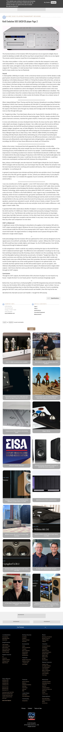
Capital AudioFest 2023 (7, 696)
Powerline (24, 649)
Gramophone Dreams (46, 652)
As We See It (44, 647)
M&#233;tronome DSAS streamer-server (46, 500)
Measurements (37, 314)
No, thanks (47, 2)
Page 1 (35, 306)
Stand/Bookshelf (5, 638)
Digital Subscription (46, 700)
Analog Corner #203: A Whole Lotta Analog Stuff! (17, 431)
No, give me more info (12, 6)
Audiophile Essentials (26, 684)
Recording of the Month (47, 636)
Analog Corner (45, 664)
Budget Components (26, 659)
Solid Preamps (5, 647)
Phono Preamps (5, 652)
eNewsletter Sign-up (46, 683)
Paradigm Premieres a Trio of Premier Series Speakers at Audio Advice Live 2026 (16, 500)
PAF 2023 (4, 698)
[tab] (31, 328)
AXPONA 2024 (5, 680)
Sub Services (44, 703)
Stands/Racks (25, 652)
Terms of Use (45, 693)
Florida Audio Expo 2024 (7, 695)
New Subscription (45, 698)
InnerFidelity (24, 664)
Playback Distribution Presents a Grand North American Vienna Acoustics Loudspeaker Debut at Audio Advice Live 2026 (46, 605)
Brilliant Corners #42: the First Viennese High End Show (16, 535)
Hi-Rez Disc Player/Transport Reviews (23, 16)
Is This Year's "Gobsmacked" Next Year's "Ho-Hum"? (16, 604)
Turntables (24, 636)
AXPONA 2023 (5, 681)
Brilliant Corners (45, 650)
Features (44, 641)
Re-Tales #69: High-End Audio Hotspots (46, 569)
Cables (23, 646)
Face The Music (45, 673)
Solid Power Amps (6, 649)
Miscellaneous (25, 655)
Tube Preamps (5, 644)
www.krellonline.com (10, 313)
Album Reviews (45, 640)
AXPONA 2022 (5, 683)
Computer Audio (5, 661)
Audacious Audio (25, 661)
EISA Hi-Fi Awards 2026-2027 (16, 465)
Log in (4, 322)
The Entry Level (45, 672)
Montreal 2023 (5, 687)
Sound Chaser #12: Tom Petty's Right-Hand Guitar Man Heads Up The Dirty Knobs (46, 397)
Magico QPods (46, 431)
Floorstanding (5, 636)
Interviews (24, 686)
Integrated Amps (5, 650)
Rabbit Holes (44, 655)
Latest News (25, 693)
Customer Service (45, 687)
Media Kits (44, 690)
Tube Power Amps (6, 646)
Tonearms (24, 638)
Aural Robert (44, 649)
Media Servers (5, 662)
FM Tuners (24, 641)
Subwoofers (4, 640)
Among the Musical (46, 646)
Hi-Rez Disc (4, 658)
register (11, 322)
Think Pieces (24, 687)
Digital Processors (6, 659)
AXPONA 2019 (5, 684)
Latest (31, 329)
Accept (53, 2)
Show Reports (6, 678)
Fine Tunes (44, 675)
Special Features (25, 681)
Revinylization (45, 659)
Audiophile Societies (46, 681)
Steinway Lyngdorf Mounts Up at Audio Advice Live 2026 (16, 569)
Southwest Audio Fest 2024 (8, 692)
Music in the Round (46, 670)
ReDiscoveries (45, 656)
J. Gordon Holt (25, 662)
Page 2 (35, 308)
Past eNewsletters (26, 696)
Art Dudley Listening (46, 665)
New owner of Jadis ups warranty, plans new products (46, 363)
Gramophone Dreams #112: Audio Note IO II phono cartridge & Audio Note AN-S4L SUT (16, 397)
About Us (44, 686)
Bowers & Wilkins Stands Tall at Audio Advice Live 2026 (46, 535)
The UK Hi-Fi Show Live (47, 689)
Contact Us (44, 684)
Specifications (55, 298)
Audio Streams (45, 668)
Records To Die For (46, 638)
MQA (23, 690)
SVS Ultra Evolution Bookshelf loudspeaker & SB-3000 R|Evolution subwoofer (46, 466)
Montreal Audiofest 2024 (7, 693)
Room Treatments (26, 650)
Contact (30, 708)
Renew (43, 701)
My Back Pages (45, 653)
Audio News (24, 694)
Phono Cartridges (26, 640)
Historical (24, 689)
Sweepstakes (25, 700)
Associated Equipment (39, 312)
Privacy (43, 692)
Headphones (25, 653)
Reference (24, 683)
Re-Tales (44, 658)
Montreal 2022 (5, 688)
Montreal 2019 (5, 690)
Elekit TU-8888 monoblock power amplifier (17, 362)
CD (3, 656)
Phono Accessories (26, 647)
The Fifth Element (45, 667)
